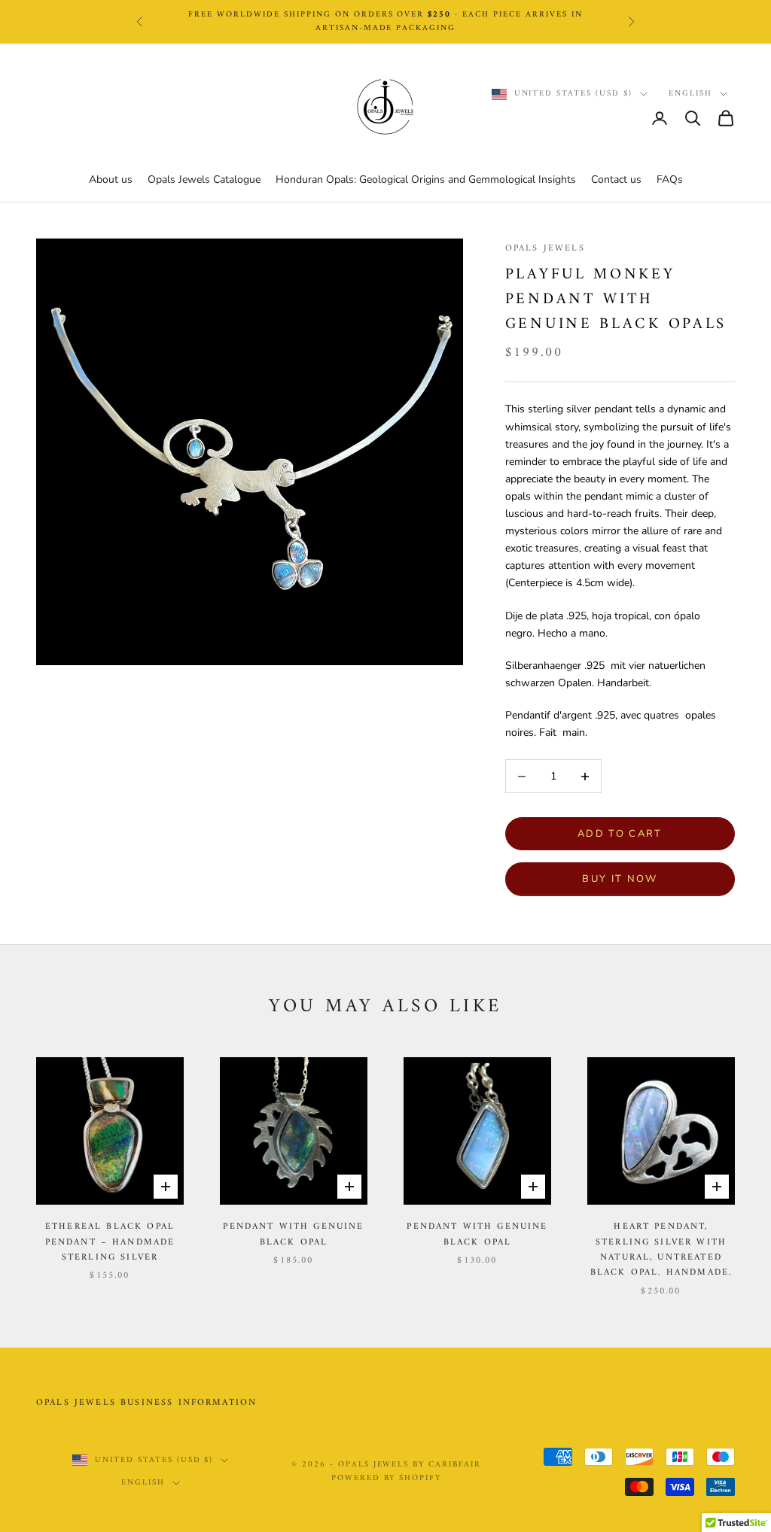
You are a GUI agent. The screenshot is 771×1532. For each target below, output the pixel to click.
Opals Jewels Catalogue (204, 179)
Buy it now (619, 879)
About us (111, 179)
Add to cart (620, 833)
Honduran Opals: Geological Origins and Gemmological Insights (426, 179)
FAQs (670, 179)
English (690, 94)
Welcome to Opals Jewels (386, 29)
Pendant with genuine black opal (293, 1235)
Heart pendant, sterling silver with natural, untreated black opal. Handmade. (661, 1250)
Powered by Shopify (386, 1478)
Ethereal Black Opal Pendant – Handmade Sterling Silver (110, 1243)
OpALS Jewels (545, 249)
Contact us (616, 179)
